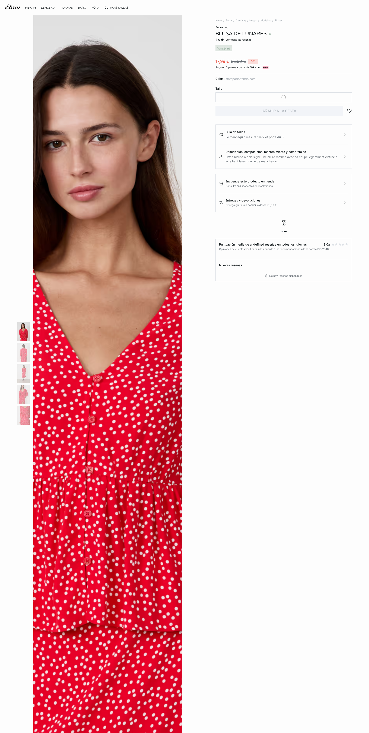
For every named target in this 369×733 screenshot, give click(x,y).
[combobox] (283, 97)
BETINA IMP (221, 27)
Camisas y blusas (246, 20)
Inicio (218, 20)
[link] (30, 7)
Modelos (266, 20)
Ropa (229, 20)
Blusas (279, 20)
